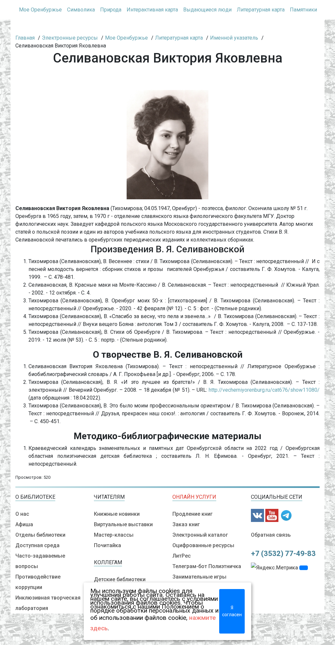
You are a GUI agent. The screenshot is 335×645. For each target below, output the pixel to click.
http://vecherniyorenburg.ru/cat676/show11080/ (264, 390)
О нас (22, 514)
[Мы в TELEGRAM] (286, 515)
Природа (110, 10)
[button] (303, 567)
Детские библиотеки (120, 579)
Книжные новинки (117, 514)
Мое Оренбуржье (40, 10)
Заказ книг (186, 524)
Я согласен (232, 611)
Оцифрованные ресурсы (203, 545)
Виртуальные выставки (123, 524)
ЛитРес (181, 556)
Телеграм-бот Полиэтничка (206, 566)
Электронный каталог (200, 535)
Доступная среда (37, 545)
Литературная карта (261, 10)
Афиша (24, 524)
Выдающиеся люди (207, 10)
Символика (81, 10)
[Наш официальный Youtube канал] (271, 515)
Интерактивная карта (152, 10)
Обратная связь (271, 535)
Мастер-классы (113, 535)
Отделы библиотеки (40, 535)
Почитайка (107, 545)
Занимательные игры (199, 577)
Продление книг (192, 514)
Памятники (303, 10)
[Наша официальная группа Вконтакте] (257, 515)
